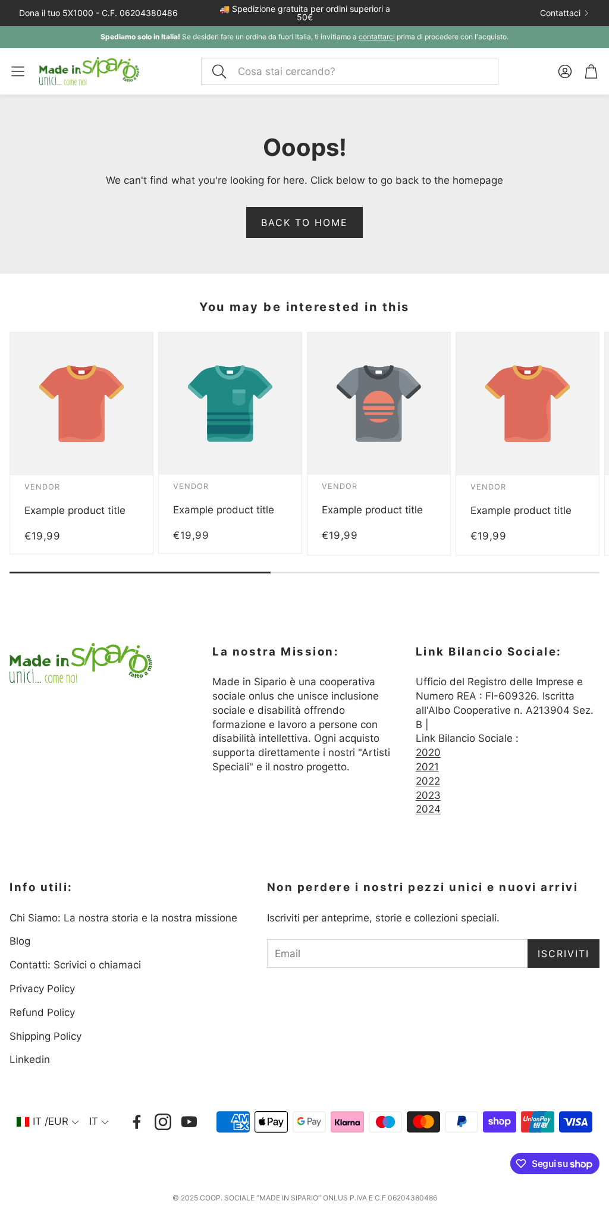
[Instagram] (163, 1122)
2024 (428, 809)
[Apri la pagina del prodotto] (81, 404)
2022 (428, 781)
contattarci (377, 36)
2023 (428, 795)
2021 (427, 767)
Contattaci (560, 13)
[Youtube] (189, 1122)
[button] (350, 71)
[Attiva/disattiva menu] (18, 71)
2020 (428, 752)
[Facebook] (136, 1122)
